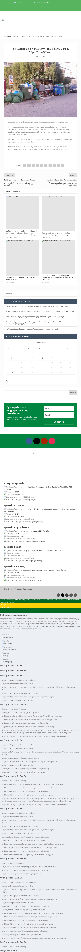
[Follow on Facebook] (29, 441)
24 (11, 372)
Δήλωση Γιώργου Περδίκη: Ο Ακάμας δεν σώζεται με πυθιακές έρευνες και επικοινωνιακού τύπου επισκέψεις (22, 233)
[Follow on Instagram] (52, 441)
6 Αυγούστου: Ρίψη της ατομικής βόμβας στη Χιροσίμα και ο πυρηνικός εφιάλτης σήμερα (40, 312)
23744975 (17, 534)
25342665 (20, 516)
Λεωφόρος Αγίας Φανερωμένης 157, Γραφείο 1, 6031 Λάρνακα (44, 570)
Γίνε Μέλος (41, 9)
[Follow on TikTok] (75, 595)
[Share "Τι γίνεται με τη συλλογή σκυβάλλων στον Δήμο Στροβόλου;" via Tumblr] (37, 165)
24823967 (20, 575)
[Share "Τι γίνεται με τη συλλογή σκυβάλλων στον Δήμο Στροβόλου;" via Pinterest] (42, 165)
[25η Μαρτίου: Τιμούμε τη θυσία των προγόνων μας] (22, 241)
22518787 (17, 492)
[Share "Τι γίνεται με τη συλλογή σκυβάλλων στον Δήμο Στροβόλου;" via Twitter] (29, 165)
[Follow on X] (36, 441)
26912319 (20, 556)
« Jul (7, 381)
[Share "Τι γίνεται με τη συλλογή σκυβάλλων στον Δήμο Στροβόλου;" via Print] (63, 165)
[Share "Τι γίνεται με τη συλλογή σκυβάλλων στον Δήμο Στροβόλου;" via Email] (58, 165)
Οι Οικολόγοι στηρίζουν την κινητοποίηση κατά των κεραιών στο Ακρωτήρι (35, 317)
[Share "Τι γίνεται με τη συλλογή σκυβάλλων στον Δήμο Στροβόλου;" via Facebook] (25, 165)
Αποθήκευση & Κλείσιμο (8, 951)
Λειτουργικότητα (10, 649)
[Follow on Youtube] (44, 441)
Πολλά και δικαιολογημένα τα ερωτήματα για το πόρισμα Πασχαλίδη (32, 329)
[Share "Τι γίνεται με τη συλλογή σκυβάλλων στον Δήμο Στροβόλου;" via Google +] (33, 165)
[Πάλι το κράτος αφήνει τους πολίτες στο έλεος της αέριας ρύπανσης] (58, 196)
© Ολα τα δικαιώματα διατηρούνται (20, 589)
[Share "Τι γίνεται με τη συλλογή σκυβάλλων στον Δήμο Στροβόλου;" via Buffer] (50, 165)
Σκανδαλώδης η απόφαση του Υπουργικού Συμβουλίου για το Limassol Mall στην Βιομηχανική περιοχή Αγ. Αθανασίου (36, 323)
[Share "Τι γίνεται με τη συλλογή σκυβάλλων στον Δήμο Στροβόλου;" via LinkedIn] (46, 165)
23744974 (20, 536)
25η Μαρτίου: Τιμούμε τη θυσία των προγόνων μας (20, 278)
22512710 (20, 494)
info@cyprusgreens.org (60, 3)
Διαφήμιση (8, 662)
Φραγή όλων (8, 637)
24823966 (17, 573)
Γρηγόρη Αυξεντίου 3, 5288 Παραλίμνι (36, 531)
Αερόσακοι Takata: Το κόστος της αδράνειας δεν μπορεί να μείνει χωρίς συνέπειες (57, 277)
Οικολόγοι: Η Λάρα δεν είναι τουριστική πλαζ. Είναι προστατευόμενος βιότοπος (37, 306)
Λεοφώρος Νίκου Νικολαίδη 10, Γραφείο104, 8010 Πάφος (43, 551)
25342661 (17, 514)
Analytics (7, 655)
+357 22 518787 (27, 3)
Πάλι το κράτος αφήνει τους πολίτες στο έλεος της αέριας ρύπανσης (57, 234)
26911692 (17, 553)
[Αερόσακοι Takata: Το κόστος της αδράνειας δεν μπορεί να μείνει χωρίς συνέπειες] (58, 241)
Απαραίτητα (8, 643)
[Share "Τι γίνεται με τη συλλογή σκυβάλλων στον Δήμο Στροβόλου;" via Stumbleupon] (54, 165)
